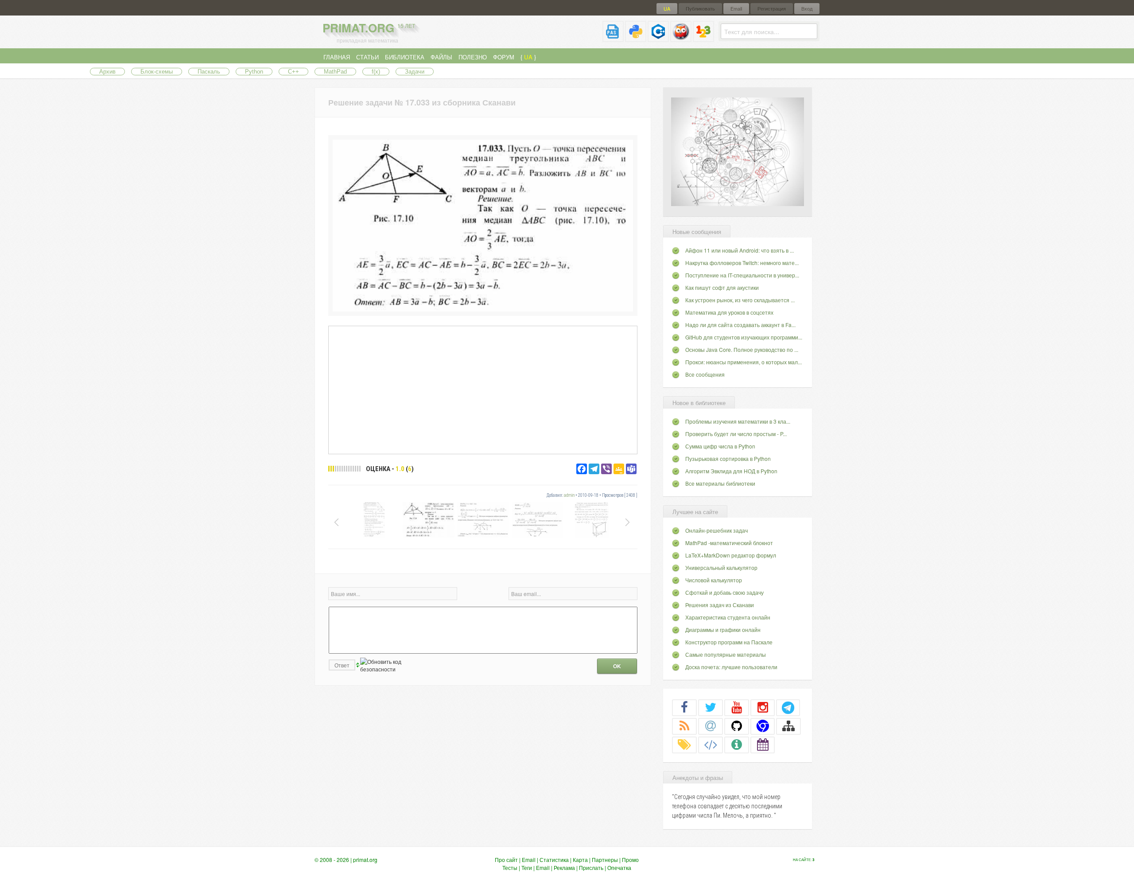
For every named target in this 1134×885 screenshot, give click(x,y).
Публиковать (700, 8)
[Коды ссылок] (710, 744)
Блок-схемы (156, 71)
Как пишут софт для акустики (722, 287)
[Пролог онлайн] (680, 38)
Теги (526, 867)
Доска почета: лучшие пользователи (731, 667)
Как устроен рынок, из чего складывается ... (740, 300)
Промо (630, 859)
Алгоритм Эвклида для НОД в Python (731, 471)
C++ (293, 71)
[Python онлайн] (635, 38)
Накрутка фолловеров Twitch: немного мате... (742, 262)
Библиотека (404, 57)
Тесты (509, 867)
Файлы (441, 57)
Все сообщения (705, 374)
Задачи (414, 71)
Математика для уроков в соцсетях (729, 312)
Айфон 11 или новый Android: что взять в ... (739, 250)
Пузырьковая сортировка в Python (728, 458)
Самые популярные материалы (725, 654)
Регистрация (771, 8)
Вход (806, 8)
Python (254, 71)
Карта (580, 859)
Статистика (554, 859)
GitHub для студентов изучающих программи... (743, 337)
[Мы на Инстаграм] (762, 707)
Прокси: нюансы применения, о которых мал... (743, 362)
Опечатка (619, 867)
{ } (528, 57)
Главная (336, 57)
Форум (503, 57)
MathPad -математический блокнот (729, 542)
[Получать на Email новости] (710, 726)
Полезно (472, 57)
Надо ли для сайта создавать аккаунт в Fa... (740, 324)
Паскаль (209, 71)
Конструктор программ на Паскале (729, 642)
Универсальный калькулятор (721, 567)
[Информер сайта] (736, 744)
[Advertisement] (483, 389)
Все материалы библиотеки (720, 483)
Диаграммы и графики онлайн (723, 629)
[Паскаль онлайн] (613, 38)
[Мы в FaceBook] (684, 707)
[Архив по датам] (762, 744)
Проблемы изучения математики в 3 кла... (737, 421)
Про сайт (506, 859)
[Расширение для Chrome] (762, 726)
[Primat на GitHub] (736, 726)
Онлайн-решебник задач (716, 530)
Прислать (591, 867)
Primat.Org (368, 27)
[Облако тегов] (684, 744)
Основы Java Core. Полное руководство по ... (741, 349)
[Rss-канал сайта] (684, 726)
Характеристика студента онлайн (727, 617)
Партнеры (605, 859)
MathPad (335, 71)
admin (569, 495)
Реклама (564, 867)
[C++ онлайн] (658, 38)
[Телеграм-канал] (788, 707)
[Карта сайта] (788, 726)
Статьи (367, 57)
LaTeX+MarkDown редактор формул (730, 555)
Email (736, 8)
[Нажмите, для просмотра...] (483, 309)
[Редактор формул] (703, 38)
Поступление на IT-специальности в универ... (742, 275)
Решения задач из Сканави (719, 604)
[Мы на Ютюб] (736, 707)
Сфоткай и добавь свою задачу (724, 592)
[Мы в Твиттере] (710, 707)
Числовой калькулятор (713, 580)
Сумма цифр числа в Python (720, 446)
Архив (107, 71)
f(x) (376, 71)
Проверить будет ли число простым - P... (736, 433)
